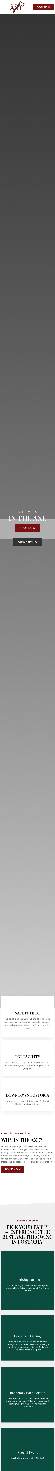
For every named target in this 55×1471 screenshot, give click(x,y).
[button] (3, 7)
